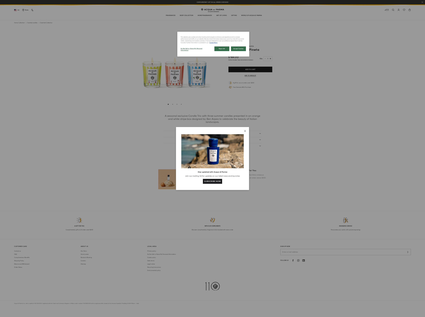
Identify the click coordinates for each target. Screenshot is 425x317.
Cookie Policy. (213, 43)
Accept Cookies (238, 49)
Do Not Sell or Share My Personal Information (191, 49)
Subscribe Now (212, 181)
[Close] (245, 131)
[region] (213, 44)
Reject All (222, 49)
